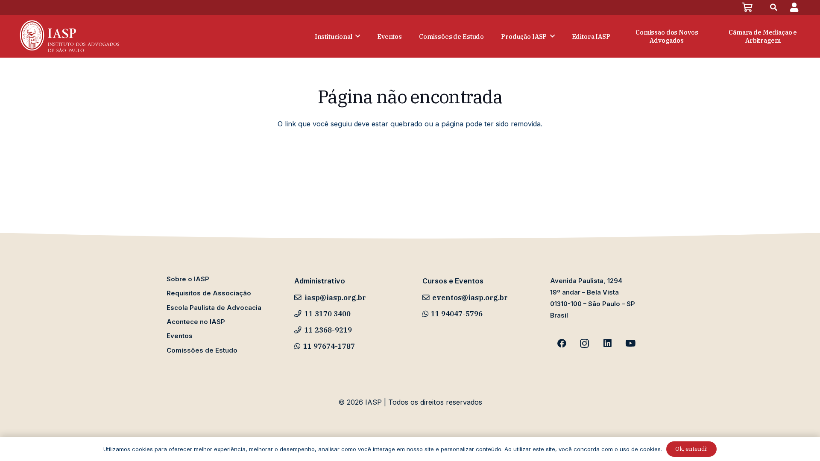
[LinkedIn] (607, 343)
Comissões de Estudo (202, 350)
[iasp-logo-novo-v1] (69, 36)
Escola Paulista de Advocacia (214, 308)
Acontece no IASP (196, 322)
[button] (774, 7)
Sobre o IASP (188, 279)
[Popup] (794, 7)
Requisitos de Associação (209, 293)
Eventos (180, 336)
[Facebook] (561, 343)
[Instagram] (584, 343)
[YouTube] (630, 343)
